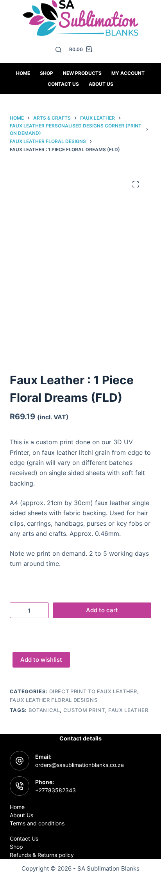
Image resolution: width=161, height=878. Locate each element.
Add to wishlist (41, 659)
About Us (101, 84)
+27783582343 (55, 790)
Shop (46, 73)
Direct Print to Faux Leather (93, 691)
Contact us (63, 84)
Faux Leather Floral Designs (54, 700)
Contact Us (24, 838)
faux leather (128, 710)
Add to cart (102, 610)
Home (23, 73)
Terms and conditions (37, 823)
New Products (82, 73)
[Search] (58, 50)
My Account (128, 73)
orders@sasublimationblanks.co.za (79, 764)
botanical (44, 710)
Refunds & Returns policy (42, 855)
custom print (84, 710)
